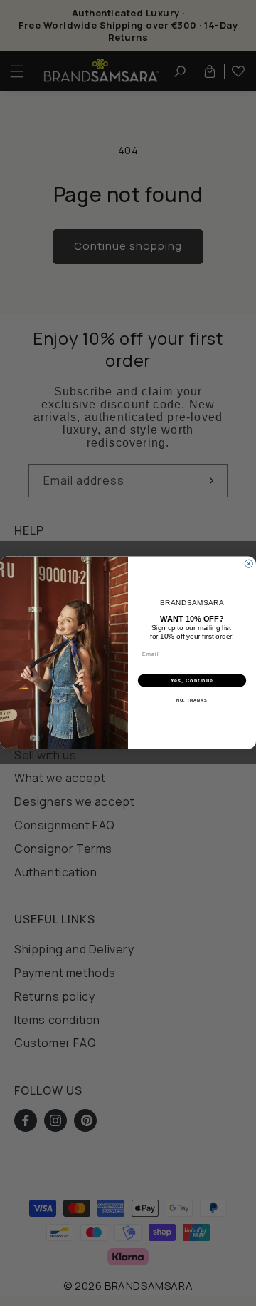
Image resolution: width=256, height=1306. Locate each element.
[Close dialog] (248, 564)
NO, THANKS (192, 701)
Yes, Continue (192, 681)
